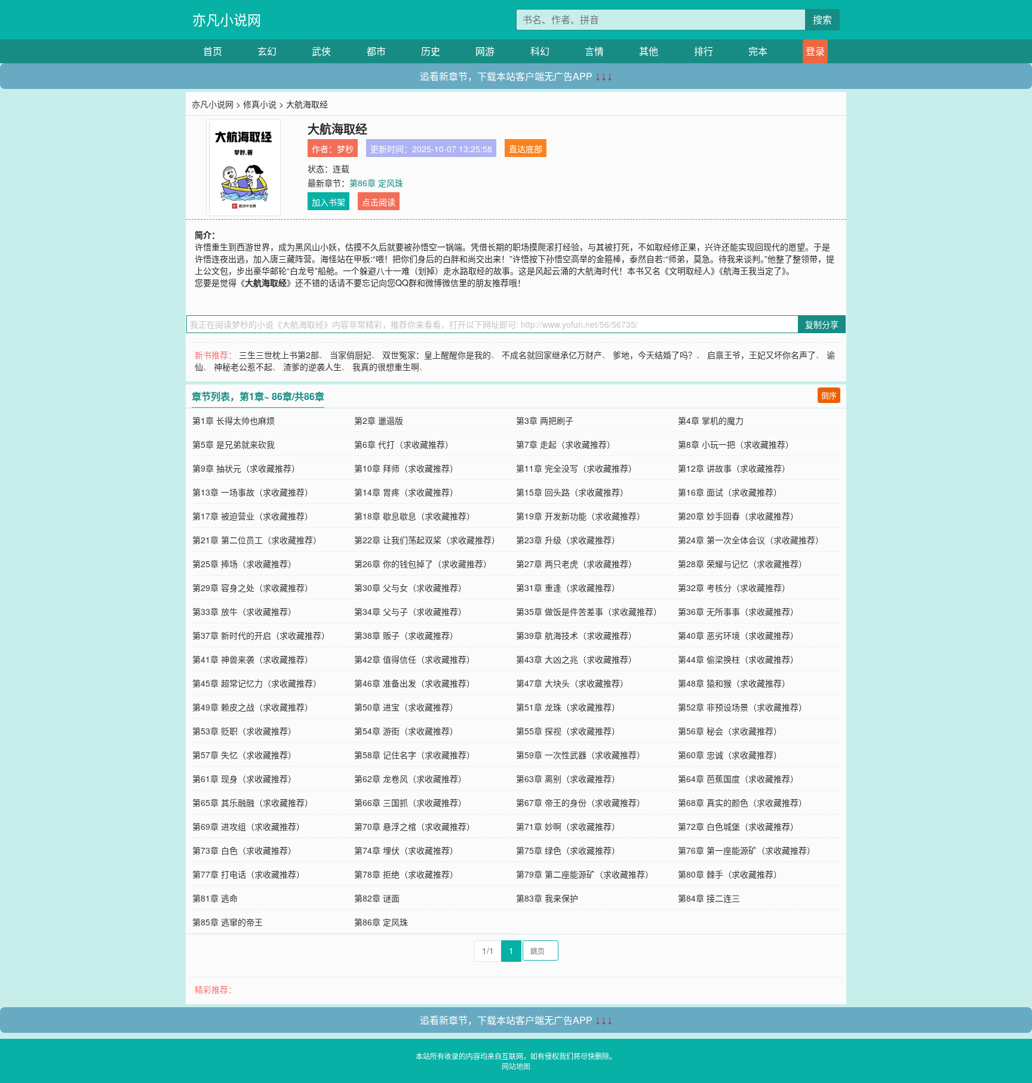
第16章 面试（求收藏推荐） (730, 492)
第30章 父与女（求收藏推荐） (410, 587)
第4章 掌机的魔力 (711, 420)
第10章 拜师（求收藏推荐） (406, 468)
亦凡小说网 (226, 19)
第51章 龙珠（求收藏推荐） (568, 707)
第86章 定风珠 (376, 183)
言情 (594, 51)
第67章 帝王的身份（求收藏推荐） (580, 802)
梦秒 (345, 149)
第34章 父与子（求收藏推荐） (410, 611)
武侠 (321, 51)
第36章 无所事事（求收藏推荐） (738, 611)
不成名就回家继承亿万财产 (552, 355)
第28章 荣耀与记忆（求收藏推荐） (742, 564)
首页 (212, 51)
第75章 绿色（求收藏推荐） (568, 850)
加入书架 (328, 202)
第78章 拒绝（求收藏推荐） (406, 874)
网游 (484, 51)
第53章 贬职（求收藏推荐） (244, 731)
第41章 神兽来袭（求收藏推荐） (252, 659)
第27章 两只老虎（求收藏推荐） (576, 564)
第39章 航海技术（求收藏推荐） (576, 635)
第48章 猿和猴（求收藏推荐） (734, 683)
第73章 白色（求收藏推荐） (244, 850)
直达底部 (525, 149)
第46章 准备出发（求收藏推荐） (414, 683)
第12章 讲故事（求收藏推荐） (734, 468)
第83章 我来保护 (547, 898)
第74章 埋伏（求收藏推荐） (406, 850)
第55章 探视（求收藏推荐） (568, 731)
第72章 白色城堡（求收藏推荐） (738, 826)
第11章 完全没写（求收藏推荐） (576, 468)
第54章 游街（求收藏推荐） (406, 731)
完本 (757, 51)
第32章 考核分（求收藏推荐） (734, 587)
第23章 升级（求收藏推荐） (568, 540)
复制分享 (821, 324)
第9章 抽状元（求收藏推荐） (246, 468)
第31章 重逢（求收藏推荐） (568, 587)
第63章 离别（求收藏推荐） (568, 778)
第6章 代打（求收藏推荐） (403, 444)
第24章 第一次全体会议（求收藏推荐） (751, 540)
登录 (815, 51)
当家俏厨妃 (350, 355)
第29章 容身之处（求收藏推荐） (252, 587)
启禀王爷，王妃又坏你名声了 (761, 355)
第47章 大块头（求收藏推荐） (572, 683)
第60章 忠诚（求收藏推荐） (730, 755)
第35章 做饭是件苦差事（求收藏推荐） (589, 611)
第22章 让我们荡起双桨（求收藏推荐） (427, 540)
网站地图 (516, 1066)
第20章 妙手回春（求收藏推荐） (738, 516)
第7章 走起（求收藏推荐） (565, 444)
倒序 (829, 395)
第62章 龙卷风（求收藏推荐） (410, 778)
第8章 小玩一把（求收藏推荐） (736, 444)
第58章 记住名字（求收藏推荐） (414, 755)
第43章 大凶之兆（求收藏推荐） (576, 659)
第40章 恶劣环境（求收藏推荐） (738, 635)
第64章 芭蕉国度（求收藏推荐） (738, 778)
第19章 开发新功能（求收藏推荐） (580, 516)
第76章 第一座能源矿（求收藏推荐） (746, 850)
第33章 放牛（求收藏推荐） (244, 611)
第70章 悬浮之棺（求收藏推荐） (414, 826)
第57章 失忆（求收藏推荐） (244, 755)
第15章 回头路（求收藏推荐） (572, 492)
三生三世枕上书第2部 (279, 355)
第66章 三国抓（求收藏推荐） (410, 802)
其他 (648, 51)
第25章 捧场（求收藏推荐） (244, 564)
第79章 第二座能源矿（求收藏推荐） (584, 874)
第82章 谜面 (377, 898)
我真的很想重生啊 (385, 367)
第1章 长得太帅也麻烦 (233, 420)
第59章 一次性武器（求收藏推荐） (580, 755)
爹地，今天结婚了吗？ (654, 355)
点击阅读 (378, 202)
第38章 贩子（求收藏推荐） (406, 635)
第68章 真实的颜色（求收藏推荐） (742, 802)
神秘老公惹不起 (243, 367)
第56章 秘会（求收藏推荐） (730, 731)
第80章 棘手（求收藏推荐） (730, 874)
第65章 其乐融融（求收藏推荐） (252, 802)
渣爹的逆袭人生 (312, 367)
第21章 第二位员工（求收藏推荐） (256, 540)
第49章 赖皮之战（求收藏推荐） (252, 707)
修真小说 (260, 104)
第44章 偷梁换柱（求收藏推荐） (738, 659)
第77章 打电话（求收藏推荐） (248, 874)
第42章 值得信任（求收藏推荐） (414, 659)
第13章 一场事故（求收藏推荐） (252, 492)
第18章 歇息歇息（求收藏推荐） (414, 516)
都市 (376, 51)
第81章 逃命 (215, 898)
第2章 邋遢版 (378, 420)
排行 (703, 51)
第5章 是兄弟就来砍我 (233, 444)
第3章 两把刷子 (544, 420)
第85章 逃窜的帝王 (227, 922)
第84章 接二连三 (709, 898)
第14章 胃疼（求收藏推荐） (406, 492)
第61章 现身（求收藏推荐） (244, 778)
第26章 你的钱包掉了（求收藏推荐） (423, 564)
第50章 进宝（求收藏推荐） (406, 707)
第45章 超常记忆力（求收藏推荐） (256, 683)
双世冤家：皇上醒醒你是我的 (436, 355)
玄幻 (267, 51)
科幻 (539, 51)
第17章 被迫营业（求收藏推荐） (252, 516)
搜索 (822, 19)
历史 (430, 51)
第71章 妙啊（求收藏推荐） (568, 826)
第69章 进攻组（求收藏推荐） (248, 826)
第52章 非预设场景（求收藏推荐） (742, 707)
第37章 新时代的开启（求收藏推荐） (261, 635)
